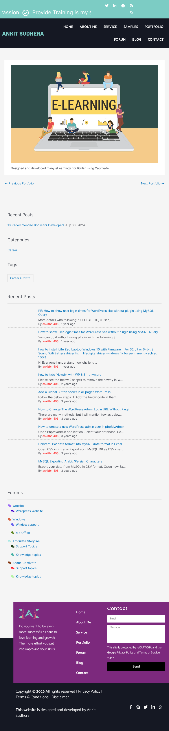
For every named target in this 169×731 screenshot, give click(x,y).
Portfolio (154, 27)
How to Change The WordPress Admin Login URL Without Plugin (84, 409)
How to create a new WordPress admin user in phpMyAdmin (81, 426)
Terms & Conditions (32, 697)
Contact (155, 40)
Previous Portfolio (19, 183)
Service (110, 27)
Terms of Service (149, 652)
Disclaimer (60, 697)
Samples (130, 27)
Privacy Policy (125, 652)
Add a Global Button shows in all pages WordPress (74, 392)
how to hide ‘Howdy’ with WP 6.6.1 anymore (69, 374)
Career (12, 250)
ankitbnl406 (50, 324)
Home (68, 27)
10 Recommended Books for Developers (35, 225)
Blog (136, 40)
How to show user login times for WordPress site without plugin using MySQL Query (98, 332)
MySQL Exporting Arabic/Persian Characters (70, 461)
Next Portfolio (152, 183)
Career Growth (20, 278)
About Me (88, 27)
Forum (120, 40)
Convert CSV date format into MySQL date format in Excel (80, 444)
